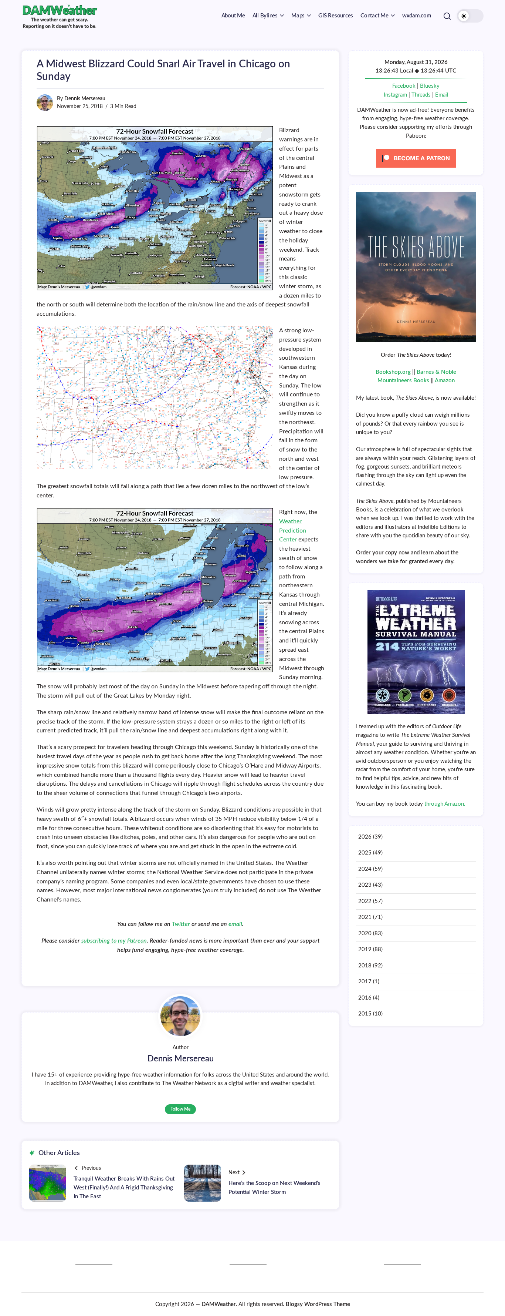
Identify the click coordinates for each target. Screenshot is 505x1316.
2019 (365, 949)
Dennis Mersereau (84, 98)
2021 (365, 917)
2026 (365, 837)
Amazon (445, 380)
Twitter (182, 924)
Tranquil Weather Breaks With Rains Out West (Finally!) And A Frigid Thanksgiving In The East (124, 1187)
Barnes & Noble (436, 372)
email (235, 924)
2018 (365, 965)
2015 (365, 1014)
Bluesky (430, 86)
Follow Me (180, 1109)
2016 (365, 998)
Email (441, 95)
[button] (447, 16)
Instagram (395, 95)
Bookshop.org (393, 372)
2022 (365, 901)
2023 (365, 885)
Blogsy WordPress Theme (318, 1304)
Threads (421, 95)
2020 (365, 933)
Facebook (404, 86)
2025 (365, 853)
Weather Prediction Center (292, 530)
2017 (365, 981)
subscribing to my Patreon (114, 941)
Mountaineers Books (403, 380)
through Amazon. (444, 804)
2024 (365, 869)
